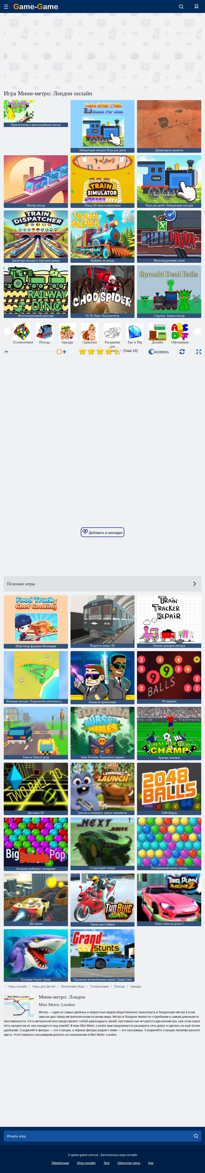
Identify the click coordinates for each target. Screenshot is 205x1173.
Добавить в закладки (105, 533)
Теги (107, 1163)
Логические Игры (72, 986)
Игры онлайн (17, 986)
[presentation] (7, 331)
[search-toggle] (181, 6)
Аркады (135, 986)
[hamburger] (6, 6)
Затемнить (161, 351)
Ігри (151, 1163)
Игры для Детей (43, 986)
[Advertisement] (53, 51)
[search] (195, 1136)
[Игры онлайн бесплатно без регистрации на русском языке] (35, 6)
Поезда (119, 986)
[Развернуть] (198, 351)
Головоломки (99, 986)
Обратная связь (129, 1163)
